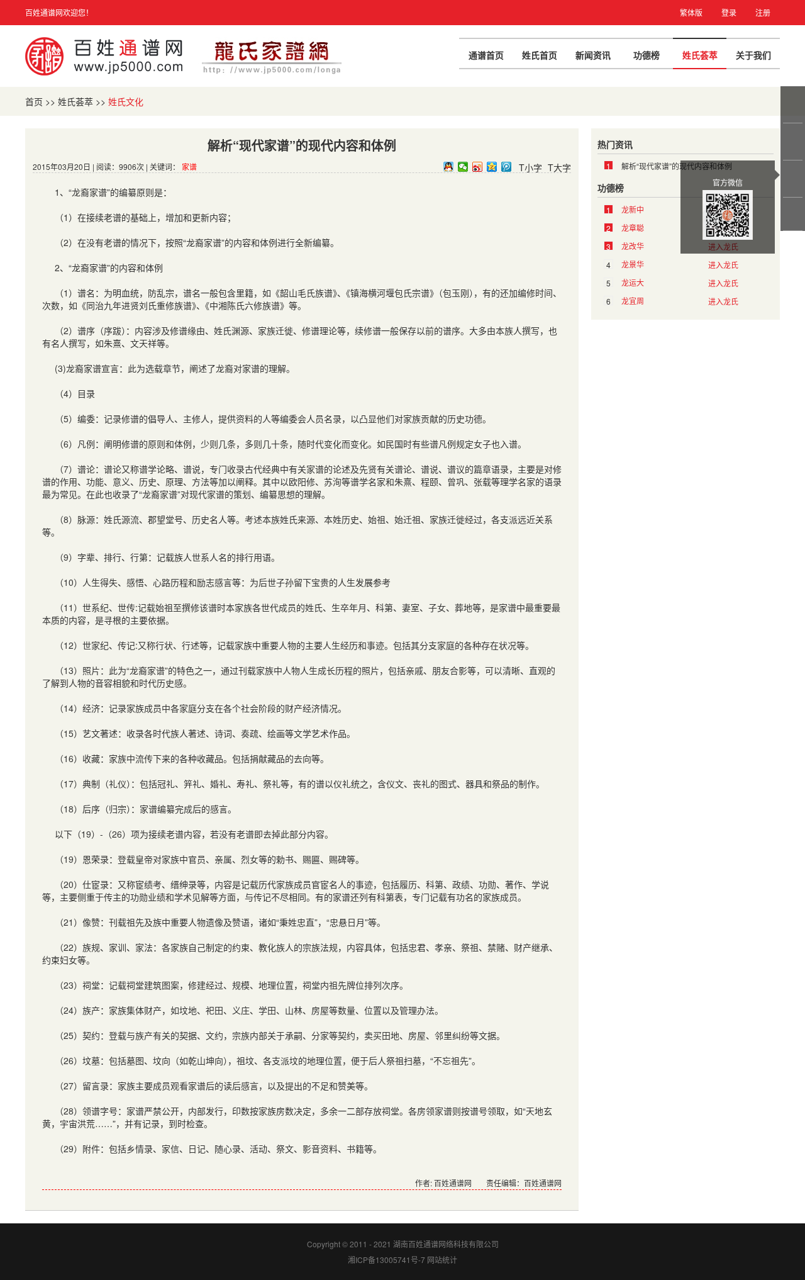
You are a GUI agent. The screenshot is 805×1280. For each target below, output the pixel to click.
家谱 (189, 166)
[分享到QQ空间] (492, 167)
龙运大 (632, 282)
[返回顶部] (794, 214)
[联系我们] (794, 141)
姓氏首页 (539, 54)
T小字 (530, 167)
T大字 (559, 167)
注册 (762, 12)
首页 (34, 101)
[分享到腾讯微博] (506, 167)
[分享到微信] (463, 167)
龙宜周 (632, 300)
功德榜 (646, 54)
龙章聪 (632, 227)
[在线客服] (794, 104)
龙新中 (632, 209)
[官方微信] (794, 179)
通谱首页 (486, 54)
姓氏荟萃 (700, 54)
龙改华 (632, 245)
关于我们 (753, 54)
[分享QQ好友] (448, 167)
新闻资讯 (593, 54)
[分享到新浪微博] (477, 167)
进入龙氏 (723, 264)
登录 (728, 12)
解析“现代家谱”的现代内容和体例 (676, 165)
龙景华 (632, 264)
